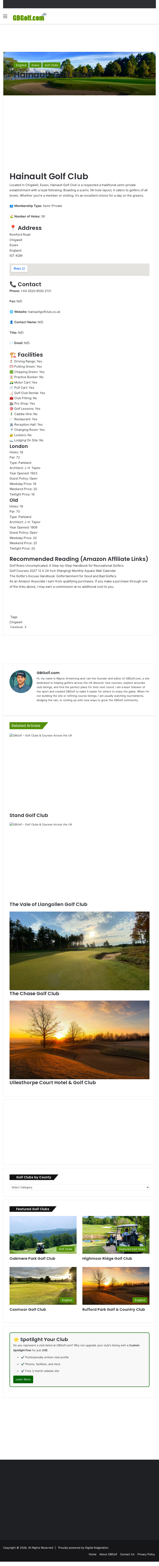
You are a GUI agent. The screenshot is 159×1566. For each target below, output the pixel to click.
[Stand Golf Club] (79, 772)
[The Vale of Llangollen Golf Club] (79, 861)
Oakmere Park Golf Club (32, 1258)
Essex (35, 65)
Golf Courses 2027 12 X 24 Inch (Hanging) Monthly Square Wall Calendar (63, 571)
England (21, 65)
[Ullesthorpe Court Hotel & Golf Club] (79, 1040)
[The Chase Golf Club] (79, 951)
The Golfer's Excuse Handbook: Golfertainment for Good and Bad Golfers (63, 576)
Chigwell (16, 622)
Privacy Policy (146, 1554)
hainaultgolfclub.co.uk (44, 312)
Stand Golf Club (29, 815)
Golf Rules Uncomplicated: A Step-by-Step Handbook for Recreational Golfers (67, 566)
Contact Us (127, 1554)
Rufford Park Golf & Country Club (113, 1309)
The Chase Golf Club (34, 993)
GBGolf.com (48, 672)
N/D (27, 343)
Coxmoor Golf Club (28, 1309)
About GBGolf (108, 1554)
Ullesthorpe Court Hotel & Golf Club (53, 1082)
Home (92, 1554)
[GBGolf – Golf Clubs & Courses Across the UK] (32, 16)
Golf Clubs (51, 65)
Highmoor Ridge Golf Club (107, 1258)
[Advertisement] (79, 37)
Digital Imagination (96, 1547)
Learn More (23, 1379)
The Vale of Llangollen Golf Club (48, 904)
